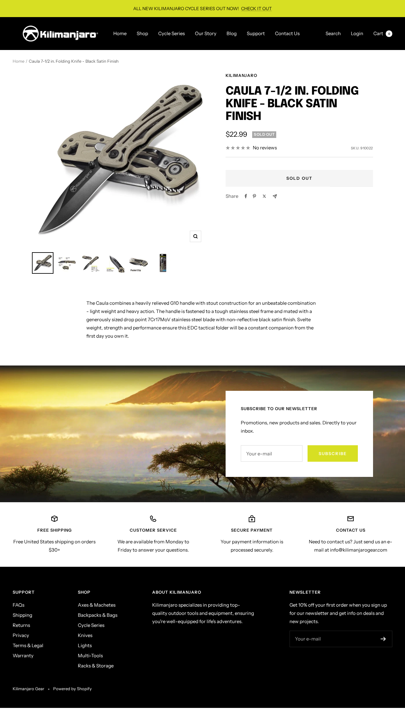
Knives (85, 635)
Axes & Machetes (96, 605)
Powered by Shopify (72, 688)
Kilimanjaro (241, 75)
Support (256, 33)
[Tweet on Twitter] (264, 196)
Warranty (23, 656)
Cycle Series (171, 33)
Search (333, 33)
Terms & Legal (28, 645)
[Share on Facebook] (246, 196)
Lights (85, 645)
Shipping (22, 615)
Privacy (21, 635)
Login (357, 33)
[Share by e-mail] (275, 196)
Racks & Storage (96, 666)
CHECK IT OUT (256, 8)
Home (120, 33)
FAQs (18, 605)
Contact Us (287, 33)
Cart (381, 33)
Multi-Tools (90, 656)
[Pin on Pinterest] (254, 196)
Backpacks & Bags (97, 615)
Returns (21, 625)
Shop (142, 33)
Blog (232, 33)
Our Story (205, 33)
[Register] (383, 639)
